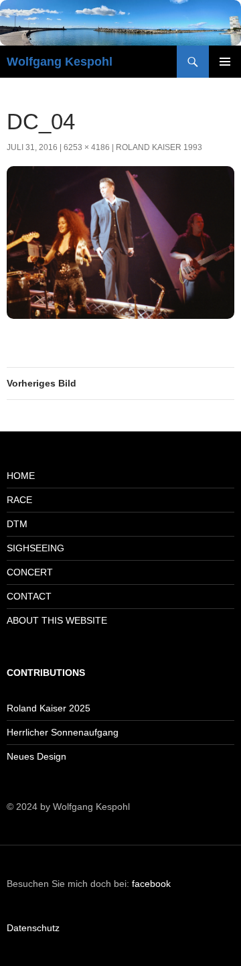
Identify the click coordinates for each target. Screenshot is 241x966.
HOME (21, 475)
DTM (17, 524)
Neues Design (36, 756)
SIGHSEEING (35, 548)
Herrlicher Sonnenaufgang (62, 732)
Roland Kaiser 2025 (48, 708)
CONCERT (30, 572)
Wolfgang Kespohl (59, 61)
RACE (19, 499)
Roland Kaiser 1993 (159, 147)
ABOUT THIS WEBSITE (57, 620)
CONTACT (29, 596)
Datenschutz (33, 927)
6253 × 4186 (87, 147)
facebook (151, 883)
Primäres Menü (225, 62)
